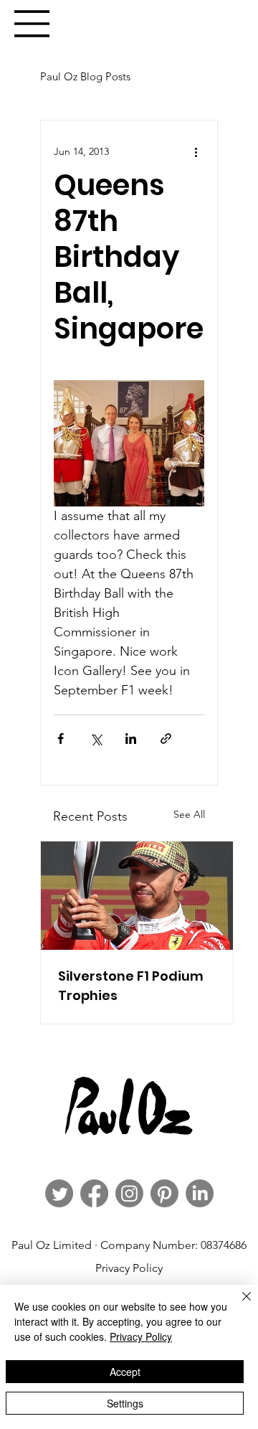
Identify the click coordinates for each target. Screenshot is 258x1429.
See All (189, 814)
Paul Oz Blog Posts (85, 76)
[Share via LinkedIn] (131, 738)
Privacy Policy (129, 1268)
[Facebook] (94, 1193)
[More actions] (195, 152)
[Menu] (32, 24)
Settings (125, 1403)
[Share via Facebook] (60, 738)
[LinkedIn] (200, 1193)
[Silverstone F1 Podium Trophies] (137, 895)
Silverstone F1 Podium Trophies (131, 985)
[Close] (238, 1305)
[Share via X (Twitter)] (95, 738)
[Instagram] (129, 1193)
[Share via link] (166, 738)
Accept (125, 1371)
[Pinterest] (164, 1193)
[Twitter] (59, 1193)
